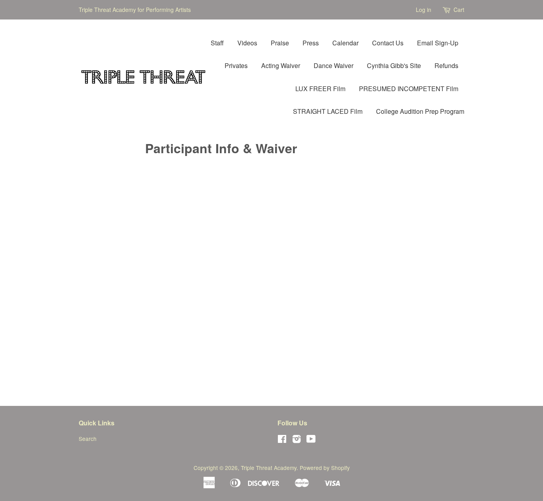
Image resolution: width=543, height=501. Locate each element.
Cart (459, 10)
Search (88, 439)
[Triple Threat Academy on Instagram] (296, 440)
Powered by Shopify (325, 468)
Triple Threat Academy (269, 468)
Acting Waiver (280, 65)
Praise (280, 42)
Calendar (345, 42)
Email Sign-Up (437, 42)
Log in (423, 10)
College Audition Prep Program (420, 111)
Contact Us (387, 42)
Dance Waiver (333, 65)
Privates (236, 65)
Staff (217, 42)
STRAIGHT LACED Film (328, 111)
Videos (247, 42)
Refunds (446, 65)
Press (311, 42)
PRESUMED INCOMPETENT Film (408, 88)
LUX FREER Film (320, 88)
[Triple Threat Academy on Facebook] (282, 440)
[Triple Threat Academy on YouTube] (311, 440)
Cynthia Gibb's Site (394, 65)
